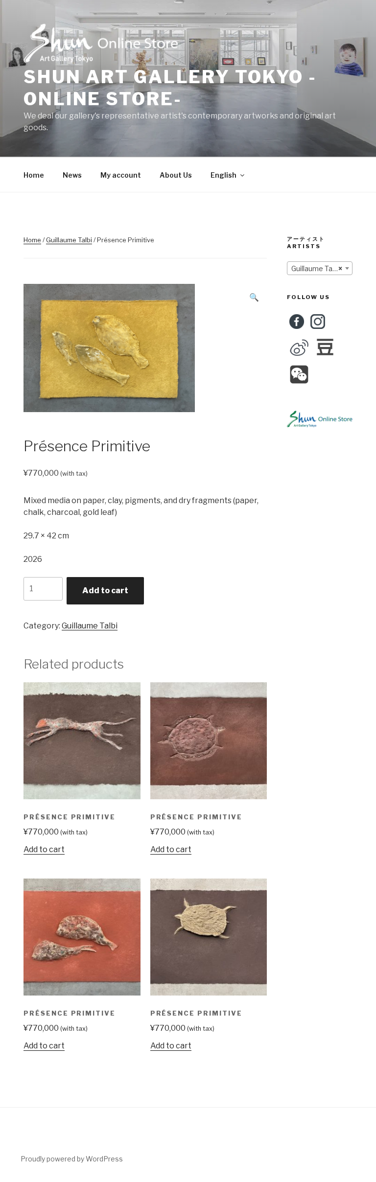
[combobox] (319, 268)
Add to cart (105, 590)
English (223, 175)
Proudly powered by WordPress (72, 1159)
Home (34, 175)
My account (120, 175)
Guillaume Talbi (69, 240)
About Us (176, 175)
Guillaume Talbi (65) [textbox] (321, 268)
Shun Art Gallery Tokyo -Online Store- (170, 88)
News (72, 175)
